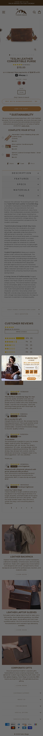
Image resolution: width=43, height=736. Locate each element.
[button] (31, 367)
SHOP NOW (31, 378)
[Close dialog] (40, 357)
